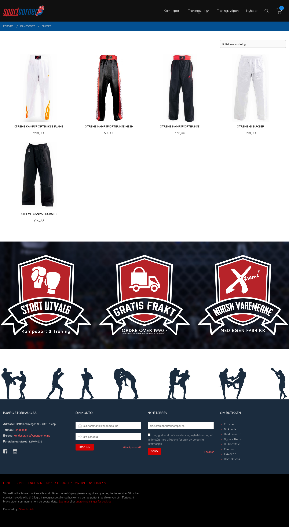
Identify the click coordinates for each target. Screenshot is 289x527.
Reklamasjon (232, 434)
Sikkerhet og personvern (65, 483)
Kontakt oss (232, 459)
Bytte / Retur (232, 439)
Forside (229, 424)
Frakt (7, 483)
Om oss (229, 449)
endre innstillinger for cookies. (94, 501)
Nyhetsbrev (97, 483)
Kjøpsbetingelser (29, 483)
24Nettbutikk (26, 509)
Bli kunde (230, 429)
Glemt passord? (132, 447)
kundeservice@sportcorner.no (32, 435)
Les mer (209, 451)
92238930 (21, 430)
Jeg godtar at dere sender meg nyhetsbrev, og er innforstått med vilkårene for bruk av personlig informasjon (180, 439)
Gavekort (230, 454)
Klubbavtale (232, 444)
